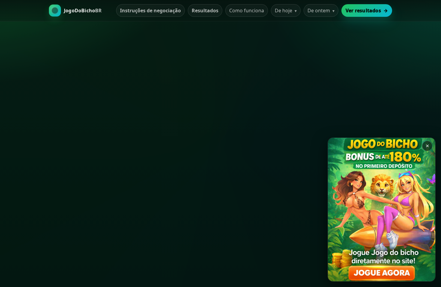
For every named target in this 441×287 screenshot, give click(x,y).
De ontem (321, 10)
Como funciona (246, 10)
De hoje (286, 10)
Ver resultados (367, 10)
